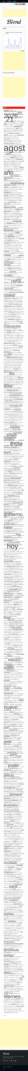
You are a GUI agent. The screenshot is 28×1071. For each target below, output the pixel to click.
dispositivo (14, 382)
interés (12, 576)
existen (22, 456)
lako (19, 604)
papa (11, 731)
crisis (9, 332)
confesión (17, 303)
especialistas (17, 429)
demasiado (15, 356)
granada (14, 519)
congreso (19, 306)
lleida (16, 618)
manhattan (6, 634)
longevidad (11, 622)
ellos (22, 402)
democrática (20, 356)
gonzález (16, 517)
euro (7, 452)
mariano (16, 637)
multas (11, 688)
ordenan (17, 721)
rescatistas (6, 856)
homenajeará (21, 541)
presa (13, 784)
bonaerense (6, 225)
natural (12, 695)
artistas (9, 190)
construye (18, 311)
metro (6, 658)
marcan (7, 635)
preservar (14, 786)
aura (14, 200)
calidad (10, 236)
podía (23, 766)
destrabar (9, 368)
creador (8, 328)
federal (16, 473)
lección (21, 606)
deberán (19, 345)
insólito (18, 569)
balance (14, 211)
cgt (13, 265)
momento (7, 677)
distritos (22, 382)
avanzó (12, 204)
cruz (5, 335)
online (9, 717)
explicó (20, 461)
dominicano (14, 388)
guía (20, 524)
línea (11, 614)
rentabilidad (6, 853)
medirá (7, 651)
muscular (21, 690)
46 (18, 123)
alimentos (19, 159)
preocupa (14, 781)
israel (15, 584)
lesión (6, 609)
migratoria (14, 664)
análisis (16, 169)
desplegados (15, 367)
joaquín (5, 588)
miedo (18, 662)
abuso (8, 130)
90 (5, 126)
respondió (6, 860)
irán (15, 583)
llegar (7, 617)
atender (16, 195)
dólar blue (15, 387)
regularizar (10, 850)
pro (22, 799)
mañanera (13, 632)
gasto (14, 506)
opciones (17, 717)
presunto (19, 790)
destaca (19, 367)
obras (12, 712)
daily (7, 341)
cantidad (5, 247)
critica (5, 334)
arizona (22, 185)
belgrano (18, 216)
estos (6, 447)
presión (17, 788)
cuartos (18, 335)
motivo (22, 681)
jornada (21, 588)
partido (7, 736)
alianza (11, 159)
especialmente (6, 431)
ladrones (11, 604)
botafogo (14, 225)
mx (11, 691)
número (20, 708)
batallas (5, 216)
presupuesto (12, 791)
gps (4, 519)
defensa (7, 352)
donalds (5, 390)
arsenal (17, 189)
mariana (12, 637)
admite (20, 140)
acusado (7, 140)
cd (6, 259)
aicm (23, 152)
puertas (8, 819)
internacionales (16, 578)
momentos (12, 677)
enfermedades (6, 417)
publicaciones (6, 816)
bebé (12, 216)
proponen (17, 807)
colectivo (8, 287)
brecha (12, 227)
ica (16, 551)
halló (18, 530)
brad (20, 225)
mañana (9, 632)
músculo (5, 691)
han (20, 530)
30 (6, 123)
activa (11, 133)
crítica (8, 334)
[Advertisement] (15, 13)
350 (11, 123)
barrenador (10, 214)
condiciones (11, 303)
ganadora (10, 503)
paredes (19, 733)
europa (13, 453)
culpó (16, 338)
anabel (14, 169)
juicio (10, 595)
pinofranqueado (10, 760)
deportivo (9, 359)
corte (17, 321)
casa (7, 255)
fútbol (5, 501)
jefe (18, 586)
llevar (5, 620)
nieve (12, 700)
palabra (15, 728)
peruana (19, 755)
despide (19, 365)
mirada (5, 674)
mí (21, 661)
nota (9, 704)
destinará (5, 368)
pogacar (8, 768)
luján (4, 625)
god (23, 515)
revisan (22, 867)
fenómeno (7, 477)
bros (17, 227)
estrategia (13, 447)
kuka (13, 602)
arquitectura (20, 187)
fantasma (5, 471)
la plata (16, 602)
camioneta (7, 242)
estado (11, 435)
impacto (11, 556)
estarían (8, 442)
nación (18, 691)
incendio (8, 561)
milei (10, 666)
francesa (11, 492)
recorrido (22, 838)
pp (17, 774)
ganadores (18, 503)
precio (9, 775)
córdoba (10, 319)
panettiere (6, 732)
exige (13, 456)
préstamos (22, 788)
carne (10, 252)
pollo (7, 772)
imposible (16, 558)
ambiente (13, 164)
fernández (7, 478)
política (17, 770)
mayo (12, 645)
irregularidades (8, 584)
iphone (12, 583)
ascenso (16, 190)
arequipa (7, 184)
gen (14, 508)
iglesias (21, 553)
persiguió (5, 753)
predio (23, 778)
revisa (19, 867)
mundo (6, 690)
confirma (11, 305)
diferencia (6, 378)
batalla (21, 214)
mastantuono (13, 642)
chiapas (10, 268)
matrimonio (16, 644)
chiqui (5, 270)
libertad (20, 609)
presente (10, 786)
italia (18, 584)
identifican (11, 553)
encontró (6, 414)
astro (16, 194)
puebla (17, 816)
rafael (5, 826)
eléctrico (19, 401)
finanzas (15, 483)
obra (8, 712)
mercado (20, 654)
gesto (18, 509)
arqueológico (14, 187)
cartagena (13, 253)
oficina (9, 716)
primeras (6, 795)
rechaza (14, 833)
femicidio (11, 475)
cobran (5, 284)
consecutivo (18, 308)
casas (17, 255)
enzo (20, 420)
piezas (19, 759)
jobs (7, 588)
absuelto (21, 128)
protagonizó (11, 809)
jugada (15, 593)
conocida (9, 308)
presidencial (18, 786)
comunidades (15, 300)
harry (5, 532)
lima (10, 613)
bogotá (17, 221)
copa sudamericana (12, 317)
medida (11, 649)
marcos (20, 635)
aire (8, 153)
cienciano (16, 270)
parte (18, 735)
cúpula (16, 340)
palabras (19, 728)
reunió (5, 865)
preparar (21, 783)
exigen (16, 456)
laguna (16, 604)
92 (8, 126)
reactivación (18, 830)
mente (15, 654)
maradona (22, 634)
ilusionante (17, 554)
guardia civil (16, 522)
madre (12, 627)
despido (6, 367)
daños (6, 343)
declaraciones (15, 348)
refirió (18, 843)
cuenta (11, 337)
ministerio (11, 671)
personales (7, 755)
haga (9, 530)
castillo (11, 257)
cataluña (14, 257)
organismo (6, 722)
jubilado (9, 591)
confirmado (18, 305)
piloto (5, 760)
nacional (8, 693)
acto (20, 133)
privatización (17, 799)
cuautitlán (22, 335)
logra (5, 622)
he (15, 531)
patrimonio (15, 740)
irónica (21, 582)
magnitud (17, 629)
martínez (11, 640)
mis (9, 674)
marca (5, 635)
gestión (15, 509)
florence (7, 487)
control (13, 314)
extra (9, 466)
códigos (8, 285)
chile (15, 268)
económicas (6, 396)
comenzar (11, 292)
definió (17, 352)
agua (19, 152)
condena (15, 301)
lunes (17, 625)
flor (4, 487)
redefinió (18, 841)
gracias (9, 519)
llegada (12, 616)
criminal (5, 332)
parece (9, 733)
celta (16, 259)
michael (8, 662)
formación (17, 488)
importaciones (6, 558)
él (13, 399)
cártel (22, 253)
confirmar (7, 306)
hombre (8, 540)
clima (16, 281)
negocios (7, 698)
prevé (16, 791)
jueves (7, 593)
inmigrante (12, 568)
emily (5, 407)
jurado (13, 597)
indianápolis (6, 564)
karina (8, 599)
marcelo (10, 635)
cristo (23, 332)
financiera (12, 483)
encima (12, 412)
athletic (5, 197)
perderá (20, 746)
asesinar (21, 192)
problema (14, 800)
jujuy (14, 595)
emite (11, 407)
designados (20, 364)
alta (22, 161)
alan (15, 154)
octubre (19, 712)
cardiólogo (21, 248)
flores (10, 487)
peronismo (19, 749)
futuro (15, 501)
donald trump (19, 388)
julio (22, 595)
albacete (5, 156)
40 (13, 123)
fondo (20, 487)
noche (9, 702)
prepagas (16, 783)
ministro (7, 673)
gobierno (13, 514)
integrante (6, 572)
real (22, 830)
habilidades (18, 526)
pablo (14, 724)
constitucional (19, 309)
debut (5, 347)
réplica (19, 853)
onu (15, 717)
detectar (6, 370)
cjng (17, 276)
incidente (6, 563)
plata (18, 762)
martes (5, 640)
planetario (10, 762)
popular (22, 772)
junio (6, 597)
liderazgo (21, 611)
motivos (5, 683)
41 (17, 123)
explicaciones (16, 461)
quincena (22, 823)
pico (10, 759)
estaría (5, 442)
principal (14, 797)
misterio (12, 674)
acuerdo (21, 135)
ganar (6, 504)
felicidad (5, 475)
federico (20, 473)
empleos (12, 409)
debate (5, 345)
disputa (18, 383)
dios (4, 379)
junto (10, 597)
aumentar (20, 199)
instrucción (19, 571)
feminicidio (15, 475)
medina (17, 649)
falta (13, 468)
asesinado (17, 192)
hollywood (14, 539)
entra (9, 419)
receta (10, 833)
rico (15, 869)
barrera (13, 214)
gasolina (8, 506)
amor (21, 167)
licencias (12, 611)
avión (5, 205)
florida (14, 487)
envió (18, 420)
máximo (5, 645)
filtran (22, 480)
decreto (8, 350)
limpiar (19, 613)
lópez (17, 622)
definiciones (13, 352)
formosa (5, 490)
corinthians (17, 319)
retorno (22, 863)
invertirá (18, 579)
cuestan (21, 337)
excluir (22, 454)
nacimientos (14, 691)
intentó (5, 576)
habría (14, 528)
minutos (19, 673)
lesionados (10, 609)
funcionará (17, 497)
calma (5, 238)
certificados (19, 263)
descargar (5, 362)
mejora (14, 651)
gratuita (14, 520)
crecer (15, 328)
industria (14, 564)
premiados (17, 779)
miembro (22, 662)
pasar (6, 738)
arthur (22, 189)
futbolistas (9, 501)
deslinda (5, 365)
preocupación (7, 783)
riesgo (18, 869)
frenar (14, 494)
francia (15, 492)
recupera (16, 839)
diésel (20, 376)
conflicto (13, 306)
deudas (16, 372)
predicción (7, 778)
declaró (5, 350)
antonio (8, 176)
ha (15, 526)
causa (18, 257)
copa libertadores (12, 316)
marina (20, 637)
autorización (19, 202)
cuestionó (6, 338)
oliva (20, 716)
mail (23, 629)
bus (18, 228)
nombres (17, 702)
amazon (6, 164)
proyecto (17, 812)
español (6, 429)
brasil (6, 227)
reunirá (11, 865)
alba (20, 154)
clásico (15, 277)
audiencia (6, 199)
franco (20, 492)
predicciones (16, 778)
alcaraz (21, 156)
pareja (6, 735)
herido (15, 533)
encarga (5, 412)
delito (16, 354)
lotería (20, 622)
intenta (15, 574)
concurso (11, 301)
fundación (18, 499)
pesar (6, 757)
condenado (20, 301)
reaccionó (14, 830)
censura (22, 259)
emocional (14, 407)
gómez (12, 517)
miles (15, 666)
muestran (18, 686)
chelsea (5, 268)
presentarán (6, 786)
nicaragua (6, 700)
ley (13, 609)
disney (19, 381)
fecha (11, 473)
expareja (15, 458)
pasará (10, 738)
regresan (19, 848)
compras (10, 300)
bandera (12, 213)
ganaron (11, 504)
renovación (18, 851)
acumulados (10, 136)
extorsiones (6, 466)
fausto (21, 471)
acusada (16, 138)
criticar (11, 334)
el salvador (18, 399)
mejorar (17, 651)
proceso (20, 800)
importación (19, 556)
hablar (8, 527)
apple (13, 180)
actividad (16, 133)
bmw (12, 221)
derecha (16, 359)
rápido (12, 826)
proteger (7, 811)
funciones (13, 499)
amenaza (6, 166)
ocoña (16, 712)
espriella (17, 432)
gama (23, 501)
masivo (9, 642)
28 (23, 121)
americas (11, 168)
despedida (15, 365)
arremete (6, 189)
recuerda (12, 839)
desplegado (10, 367)
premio (6, 781)
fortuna (17, 490)
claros (10, 277)
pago (17, 726)
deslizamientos (9, 365)
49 (19, 123)
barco (21, 213)
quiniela (10, 824)
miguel (19, 664)
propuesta (6, 809)
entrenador (9, 420)
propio (13, 807)
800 (23, 125)
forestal (5, 488)
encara (22, 411)
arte (20, 189)
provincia (14, 811)
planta (13, 762)
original (23, 722)
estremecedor (6, 449)
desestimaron (10, 364)
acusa (17, 136)
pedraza (13, 742)
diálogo (5, 376)
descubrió (6, 364)
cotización (12, 326)
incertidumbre (17, 561)
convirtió (5, 316)
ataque (6, 196)
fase (17, 471)
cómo (9, 295)
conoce (6, 308)
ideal (5, 553)
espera (21, 431)
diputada (7, 379)
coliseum (16, 287)
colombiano (16, 289)
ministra (16, 671)
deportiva (5, 359)
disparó (5, 382)
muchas (15, 684)
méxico (14, 660)
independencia (19, 563)
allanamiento (8, 161)
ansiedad (19, 174)
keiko (12, 599)
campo (22, 242)
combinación (14, 290)
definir (20, 352)
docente (16, 384)
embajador (12, 404)
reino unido (14, 850)
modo (11, 676)
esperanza (6, 433)
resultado (10, 863)
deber (15, 345)
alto (7, 163)
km (21, 601)
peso (14, 757)
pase (13, 738)
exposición (18, 463)
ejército (11, 399)
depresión (13, 359)
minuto (15, 673)
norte (6, 704)
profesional (18, 802)
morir (7, 680)
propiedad (9, 807)
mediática (16, 647)
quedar (7, 823)
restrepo (19, 861)
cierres (17, 272)
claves (6, 282)
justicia (18, 597)
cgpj (11, 265)
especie (11, 431)
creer (17, 330)
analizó (22, 169)
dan (16, 341)
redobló (21, 841)
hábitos (22, 526)
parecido (16, 733)
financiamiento (7, 483)
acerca (15, 131)
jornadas (5, 590)
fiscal (10, 485)
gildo (8, 511)
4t (20, 123)
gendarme (17, 508)
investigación (8, 581)
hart (8, 532)
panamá (13, 730)
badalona (11, 209)
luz (23, 625)
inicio (7, 568)
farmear (13, 471)
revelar (11, 867)
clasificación (20, 277)
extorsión (14, 464)
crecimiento (8, 330)
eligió (5, 402)
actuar (16, 135)
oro (5, 724)
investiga (21, 579)
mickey (11, 662)
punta (9, 821)
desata (15, 361)
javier (14, 586)
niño (21, 700)
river (17, 872)
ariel (17, 185)
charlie (9, 267)
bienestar (7, 219)
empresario (17, 411)
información (16, 566)
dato (13, 343)
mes (9, 656)
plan (6, 762)
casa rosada (13, 255)
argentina (17, 183)
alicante (14, 159)
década (10, 347)
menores (19, 652)
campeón (19, 242)
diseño (16, 381)
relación (7, 851)
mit (14, 674)
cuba (5, 337)
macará (5, 627)
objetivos (19, 710)
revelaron (16, 867)
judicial (14, 591)
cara (11, 248)
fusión (21, 499)
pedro (16, 742)
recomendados (13, 836)
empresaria (6, 411)
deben (11, 345)
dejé (13, 354)
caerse (21, 233)
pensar (5, 746)
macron (8, 627)
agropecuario (14, 152)
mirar (7, 674)
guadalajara (12, 522)
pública (18, 814)
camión (17, 240)
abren (14, 128)
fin (5, 482)
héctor (5, 533)
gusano (23, 524)
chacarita (16, 265)
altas (5, 163)
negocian (15, 697)
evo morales (14, 454)
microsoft (15, 662)
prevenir (5, 793)
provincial (21, 811)
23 (16, 121)
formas (22, 488)
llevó (7, 620)
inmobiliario (17, 568)
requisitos (19, 855)
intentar (18, 574)
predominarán (7, 779)
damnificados (11, 341)
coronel (22, 319)
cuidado (9, 338)
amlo (18, 168)
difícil (10, 378)
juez (12, 594)
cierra (5, 272)
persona (12, 752)
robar (5, 874)
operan (10, 719)
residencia (14, 856)
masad (16, 640)
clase (12, 277)
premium (10, 781)
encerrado (9, 412)
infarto (5, 566)
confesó (20, 303)
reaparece (6, 833)
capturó (5, 248)
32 (8, 123)
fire (4, 485)
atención (12, 195)
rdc (11, 828)
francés (8, 492)
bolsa (14, 223)
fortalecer (14, 490)
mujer (7, 688)
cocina (5, 285)
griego (20, 520)
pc (20, 740)
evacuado (6, 454)
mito (18, 674)
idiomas (18, 553)
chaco (19, 265)
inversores (14, 579)
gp (23, 517)
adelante (11, 140)
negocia (12, 697)
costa (21, 323)
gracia (6, 519)
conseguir (22, 308)
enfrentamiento (15, 417)
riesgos (12, 871)
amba (9, 164)
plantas (15, 762)
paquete (16, 731)
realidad (12, 831)
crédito (14, 330)
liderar (18, 611)
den (23, 356)
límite (13, 613)
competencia (15, 298)
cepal (20, 261)
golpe (6, 517)
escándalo (9, 424)
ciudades (14, 276)
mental (12, 654)
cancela (16, 243)
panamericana (20, 730)
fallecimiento (9, 468)
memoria (11, 652)
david (18, 343)
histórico (19, 537)
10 (11, 111)
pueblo (21, 816)
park (10, 735)
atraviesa (14, 197)
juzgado (5, 599)
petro (19, 757)
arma (6, 187)
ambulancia (18, 164)
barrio (17, 214)
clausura (9, 279)
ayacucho (10, 207)
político (20, 770)
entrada (12, 419)
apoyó (20, 178)
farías (9, 472)
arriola (12, 189)
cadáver (8, 233)
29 (4, 123)
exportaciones (7, 463)
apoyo (6, 180)
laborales (5, 604)
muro (18, 690)
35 (10, 123)
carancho (14, 248)
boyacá (18, 225)
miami (5, 662)
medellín (10, 647)
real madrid (7, 831)
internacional (8, 578)
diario (10, 376)
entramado (17, 419)
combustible (20, 290)
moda (20, 674)
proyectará (13, 812)
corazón (5, 319)
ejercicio (6, 399)
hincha (22, 535)
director (15, 379)
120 (22, 111)
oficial (16, 714)
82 (4, 126)
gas (4, 506)
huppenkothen (6, 551)
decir (21, 347)
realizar (15, 831)
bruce (19, 227)
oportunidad (7, 721)
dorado (19, 390)
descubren (20, 362)
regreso (6, 850)
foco (17, 487)
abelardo (18, 126)
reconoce (5, 838)
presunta (9, 790)
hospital (20, 544)
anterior (5, 176)
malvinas (18, 631)
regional (14, 844)
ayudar (5, 209)
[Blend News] (14, 21)
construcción (8, 311)
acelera (9, 131)
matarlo (12, 644)
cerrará (15, 263)
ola (17, 716)
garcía (20, 505)
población (6, 766)
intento (21, 574)
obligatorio (5, 712)
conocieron (14, 308)
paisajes (11, 728)
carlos (6, 251)
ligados (7, 613)
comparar (22, 50)
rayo (21, 826)
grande (21, 519)
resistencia (6, 858)
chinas (22, 268)
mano (9, 634)
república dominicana (10, 855)
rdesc (17, 828)
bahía (14, 209)
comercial (20, 292)
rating (19, 826)
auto (20, 200)
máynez (8, 645)
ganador (5, 503)
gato (10, 508)
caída (10, 235)
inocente (20, 568)
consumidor (6, 313)
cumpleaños (9, 340)
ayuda (20, 208)
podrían (5, 768)
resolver (14, 858)
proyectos (22, 812)
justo (22, 597)
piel (12, 759)
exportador (13, 463)
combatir (10, 290)
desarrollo (12, 361)
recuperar (6, 841)
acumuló (14, 136)
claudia (5, 279)
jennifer (21, 586)
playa (7, 764)
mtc (12, 684)
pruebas (9, 814)
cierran (7, 272)
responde (21, 858)
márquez (17, 639)
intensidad (7, 574)
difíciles (14, 378)
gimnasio (11, 511)
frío (22, 494)
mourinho (13, 683)
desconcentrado (15, 362)
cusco (5, 341)
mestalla (16, 656)
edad (22, 396)
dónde (9, 390)
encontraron (20, 412)
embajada (8, 404)
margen (5, 637)
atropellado (18, 197)
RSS (18, 4)
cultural (21, 338)
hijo (18, 535)
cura (18, 340)
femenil (8, 475)
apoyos (10, 180)
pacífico (18, 724)
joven (14, 589)
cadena (12, 233)
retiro (18, 863)
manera (20, 632)
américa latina (7, 168)
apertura (8, 177)
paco (21, 724)
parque (14, 735)
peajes (22, 740)
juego (17, 591)
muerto (14, 686)
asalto (12, 190)
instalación (21, 569)
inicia (5, 568)
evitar (10, 454)
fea (8, 473)
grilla (22, 520)
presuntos (6, 791)
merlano (5, 656)
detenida (21, 370)
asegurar (7, 192)
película (7, 744)
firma (6, 485)
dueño (20, 392)
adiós (18, 140)
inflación (9, 566)
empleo (7, 409)
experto (16, 459)
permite (15, 749)
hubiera (5, 549)
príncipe (22, 797)
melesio (6, 652)
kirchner (14, 601)
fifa (14, 480)
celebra (13, 259)
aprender (18, 180)
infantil (21, 564)
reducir (5, 843)
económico (15, 395)
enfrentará (5, 419)
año (8, 172)
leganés (8, 607)
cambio (9, 240)
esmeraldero (21, 425)
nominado (21, 702)
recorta (8, 839)
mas (14, 640)
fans (21, 470)
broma (15, 227)
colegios (12, 287)
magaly (10, 629)
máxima (21, 644)
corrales (5, 321)
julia (16, 595)
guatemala (9, 524)
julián (19, 595)
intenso (12, 574)
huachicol (21, 548)
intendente (21, 572)
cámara (13, 238)
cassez (5, 257)
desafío (8, 361)
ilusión (10, 554)
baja (18, 209)
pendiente (14, 744)
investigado (17, 581)
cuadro (7, 335)
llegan (15, 616)
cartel (20, 253)
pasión (16, 738)
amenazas (15, 166)
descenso (9, 362)
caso (21, 255)
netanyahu (14, 698)
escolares (15, 424)
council (5, 328)
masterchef (18, 642)
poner (13, 772)
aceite (5, 131)
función (10, 497)
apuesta (22, 180)
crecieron (19, 328)
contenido (18, 313)
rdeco (14, 828)
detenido (7, 372)
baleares (18, 211)
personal (20, 753)
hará (21, 530)
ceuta (7, 264)
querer (11, 823)
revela (19, 865)
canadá (6, 244)
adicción (15, 140)
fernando (16, 478)
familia (17, 468)
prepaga (12, 783)
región (10, 845)
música (9, 691)
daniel (18, 341)
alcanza (18, 156)
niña (15, 700)
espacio (5, 428)
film (19, 480)
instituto (15, 571)
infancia (18, 564)
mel (4, 652)
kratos (10, 602)
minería (5, 671)
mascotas (5, 642)
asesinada (13, 192)
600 (11, 125)
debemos (8, 345)
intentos (7, 576)
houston (5, 548)
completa (20, 298)
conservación (9, 309)
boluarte (17, 223)
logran (7, 622)
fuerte (11, 495)
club (22, 282)
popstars (17, 772)
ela (4, 401)
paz (18, 740)
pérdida (5, 748)
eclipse (12, 394)
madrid (18, 627)
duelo (17, 392)
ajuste (12, 154)
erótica (16, 422)
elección (8, 401)
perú (13, 755)
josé (9, 590)
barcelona (17, 213)
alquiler (20, 161)
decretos (11, 350)
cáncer (9, 245)
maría (8, 637)
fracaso (5, 492)
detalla (12, 368)
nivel (5, 702)
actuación (10, 135)
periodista (20, 748)
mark (13, 639)
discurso (9, 381)
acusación (6, 138)
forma (13, 489)
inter (10, 576)
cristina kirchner (19, 332)
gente (12, 509)
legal (4, 607)
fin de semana (11, 482)
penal (12, 744)
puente (20, 817)
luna (11, 625)
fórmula (10, 490)
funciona (13, 497)
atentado (21, 196)
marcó (17, 635)
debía (22, 345)
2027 (20, 117)
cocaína (15, 284)
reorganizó (15, 853)
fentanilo (13, 477)
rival (15, 872)
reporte (22, 853)
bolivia (10, 223)
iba (14, 551)
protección (16, 809)
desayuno (18, 361)
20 (19, 113)
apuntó (8, 181)
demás (12, 356)
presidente (9, 787)
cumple (5, 340)
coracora (19, 318)
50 (22, 123)
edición (5, 397)
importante (12, 558)
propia (5, 807)
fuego (5, 496)
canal (10, 243)
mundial (18, 688)
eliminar (19, 402)
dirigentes (5, 381)
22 (15, 121)
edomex (8, 397)
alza (20, 163)
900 (7, 126)
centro (11, 261)
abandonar (11, 126)
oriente (16, 722)
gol (4, 517)
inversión (9, 579)
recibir (5, 835)
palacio (22, 728)
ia (13, 551)
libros (9, 611)
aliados (5, 159)
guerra (17, 524)
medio (21, 649)
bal (11, 211)
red (14, 841)
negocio (19, 697)
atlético (10, 197)
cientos (20, 270)
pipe (14, 760)
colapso (5, 287)
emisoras (7, 407)
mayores (21, 645)
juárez (23, 590)
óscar (10, 724)
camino (14, 240)
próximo (8, 812)
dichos (12, 376)
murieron (15, 690)
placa (19, 760)
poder (13, 765)
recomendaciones (7, 836)
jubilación (5, 591)
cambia (21, 238)
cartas (17, 253)
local (15, 620)
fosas (20, 490)
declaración (11, 348)
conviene (21, 314)
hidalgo (14, 535)
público (11, 816)
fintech (18, 483)
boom (12, 225)
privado (13, 799)
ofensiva (9, 714)
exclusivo (5, 456)
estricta (17, 449)
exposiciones (6, 464)
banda (9, 213)
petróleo (6, 759)
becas (15, 216)
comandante (6, 290)
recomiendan (18, 836)
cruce (21, 334)
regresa (15, 848)
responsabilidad (12, 859)
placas (22, 760)
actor (6, 135)
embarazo (21, 404)
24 (18, 121)
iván (20, 584)
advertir (20, 141)
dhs (4, 374)
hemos (12, 533)
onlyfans (12, 717)
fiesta (11, 480)
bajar (21, 209)
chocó (7, 270)
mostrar (19, 681)
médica (20, 647)
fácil (21, 466)
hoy (12, 546)
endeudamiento (13, 416)
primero (16, 795)
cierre (12, 271)
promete (19, 803)
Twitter (15, 4)
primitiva (10, 797)
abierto (5, 128)
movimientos (6, 684)
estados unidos (10, 438)
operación (6, 719)
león (17, 607)
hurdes (10, 551)
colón (20, 289)
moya (10, 684)
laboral (21, 602)
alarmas (17, 154)
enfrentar (21, 417)
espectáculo (17, 431)
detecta (20, 368)
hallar (15, 530)
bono (9, 225)
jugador (19, 594)
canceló (5, 245)
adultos (11, 141)
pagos (21, 726)
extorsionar (19, 464)
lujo (6, 625)
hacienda (20, 528)
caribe (17, 250)
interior (17, 576)
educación (14, 397)
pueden (10, 818)
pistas (17, 760)
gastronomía (6, 508)
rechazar (19, 833)
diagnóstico (20, 374)
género (9, 509)
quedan (18, 821)
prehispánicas (12, 779)
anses (16, 174)
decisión (6, 348)
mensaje (7, 654)
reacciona (9, 830)
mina (19, 669)
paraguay (20, 731)
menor (16, 652)
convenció (18, 314)
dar (10, 343)
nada (18, 693)
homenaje (16, 541)
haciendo (6, 530)
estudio (15, 451)
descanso (22, 361)
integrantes (10, 572)
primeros (6, 797)
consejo (5, 309)
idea (23, 551)
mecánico (5, 647)
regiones (18, 844)
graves (17, 520)
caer (17, 232)
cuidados (13, 338)
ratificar (16, 826)
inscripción (11, 569)
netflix (18, 698)
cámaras (17, 238)
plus (21, 764)
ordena (14, 721)
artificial (6, 190)
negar (9, 697)
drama (5, 392)
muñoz (11, 690)
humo (15, 549)
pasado (14, 737)
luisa (23, 624)
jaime (23, 584)
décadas (13, 347)
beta (10, 218)
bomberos (21, 223)
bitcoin (5, 221)
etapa (19, 450)
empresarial (10, 411)
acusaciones (12, 138)
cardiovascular (6, 250)
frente (18, 494)
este (16, 444)
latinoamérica (17, 606)
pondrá (10, 772)
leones (19, 607)
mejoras (21, 651)
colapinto (19, 285)
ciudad (8, 275)
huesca (8, 549)
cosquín (14, 323)
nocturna (13, 702)
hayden (12, 532)
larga (14, 606)
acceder (11, 130)
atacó (19, 194)
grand (18, 519)
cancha (12, 245)
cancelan (20, 243)
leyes (16, 609)
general (6, 509)
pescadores (10, 757)
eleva (22, 401)
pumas (20, 819)
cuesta (17, 337)
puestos (16, 819)
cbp (4, 259)
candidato (16, 245)
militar (17, 666)
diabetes (16, 374)
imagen (6, 556)
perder (16, 746)
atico (7, 197)
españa (15, 427)
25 (20, 121)
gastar (12, 506)
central (6, 261)
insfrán (15, 569)
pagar (13, 726)
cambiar (5, 240)
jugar (6, 595)
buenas (22, 227)
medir (5, 651)
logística (20, 620)
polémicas (19, 768)
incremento (11, 563)
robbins (8, 874)
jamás (7, 586)
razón (5, 828)
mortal (15, 681)
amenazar (11, 166)
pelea (20, 742)
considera (14, 309)
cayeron (22, 257)
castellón (8, 257)
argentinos (14, 185)
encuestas (6, 416)
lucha (5, 624)
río (19, 871)
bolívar (5, 223)
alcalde (14, 156)
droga (9, 392)
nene (11, 698)
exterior (10, 464)
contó (5, 314)
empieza (18, 407)
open (21, 717)
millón (9, 668)
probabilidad (7, 800)
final (18, 482)
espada (8, 428)
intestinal (5, 579)
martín (8, 640)
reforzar (21, 843)
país (6, 727)
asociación (12, 194)
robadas (20, 872)
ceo (17, 261)
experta (11, 459)
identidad (7, 553)
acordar (21, 131)
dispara (22, 381)
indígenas (10, 564)
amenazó (20, 166)
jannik (10, 586)
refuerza (6, 844)
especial (10, 429)
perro (12, 751)
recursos (11, 841)
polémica (13, 768)
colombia (8, 288)
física (20, 485)
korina (6, 602)
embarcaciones (6, 406)
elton (5, 404)
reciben (23, 833)
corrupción (13, 321)
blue (10, 221)
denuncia (11, 357)
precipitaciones (17, 776)
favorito (6, 473)
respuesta (18, 860)
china (19, 269)
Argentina (9, 1)
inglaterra (22, 566)
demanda (7, 356)
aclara (18, 131)
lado (8, 604)
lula (8, 625)
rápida (8, 826)
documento (20, 384)
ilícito (8, 554)
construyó (22, 311)
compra (6, 300)
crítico (14, 334)
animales (18, 171)
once (6, 717)
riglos (15, 871)
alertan (17, 157)
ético (21, 450)
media (14, 647)
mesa (13, 656)
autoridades (12, 202)
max (18, 644)
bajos (9, 211)
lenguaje (13, 607)
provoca (5, 812)
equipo (12, 422)
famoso (17, 470)
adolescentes (6, 141)
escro (9, 425)
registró (12, 848)
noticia (12, 704)
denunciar (19, 358)
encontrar (16, 412)
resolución (10, 858)
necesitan (20, 695)
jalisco (5, 586)
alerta (12, 157)
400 (15, 123)
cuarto (15, 335)
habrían (17, 528)
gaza (12, 508)
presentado (17, 784)
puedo (17, 817)
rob (18, 872)
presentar (21, 784)
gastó (17, 506)
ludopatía (12, 624)
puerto (12, 819)
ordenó (21, 721)
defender (16, 350)
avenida (20, 204)
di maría (7, 374)
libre (5, 611)
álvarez (14, 163)
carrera (17, 252)
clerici (10, 282)
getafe (21, 509)
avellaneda (16, 204)
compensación (8, 298)
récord (18, 838)
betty (12, 218)
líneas (14, 614)
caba (21, 231)
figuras (16, 480)
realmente (20, 831)
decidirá (17, 347)
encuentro (16, 414)
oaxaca (12, 710)
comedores (6, 292)
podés (20, 766)
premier (20, 779)
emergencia (16, 405)
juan (19, 590)
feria (17, 477)
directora (20, 379)
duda (13, 392)
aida (5, 154)
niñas (17, 700)
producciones (13, 802)
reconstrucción (11, 838)
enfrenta (11, 417)
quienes (18, 823)
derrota (5, 361)
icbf (18, 551)
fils (20, 480)
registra (7, 846)
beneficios (6, 218)
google (20, 517)
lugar (17, 624)
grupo (8, 522)
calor (9, 238)
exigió (19, 456)
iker (6, 554)
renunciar (10, 853)
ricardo (13, 869)
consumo (11, 313)
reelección (14, 843)
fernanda (21, 477)
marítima (10, 639)
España (14, 1)
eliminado (15, 402)
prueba (5, 814)
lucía (9, 624)
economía (18, 394)
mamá (22, 631)
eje (21, 397)
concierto (6, 301)
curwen (21, 340)
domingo (5, 388)
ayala (17, 207)
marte (21, 639)
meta (19, 656)
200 (23, 114)
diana (8, 376)
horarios (6, 545)
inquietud (7, 569)
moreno (15, 679)
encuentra (11, 414)
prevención (20, 791)
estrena (11, 449)
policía (7, 770)
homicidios (6, 543)
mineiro (21, 669)
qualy (16, 821)
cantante (20, 245)
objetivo (15, 710)
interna (20, 576)
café (5, 235)
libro (7, 611)
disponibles (9, 382)
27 (21, 121)
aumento (10, 200)
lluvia (11, 619)
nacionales (15, 693)
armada (9, 187)
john (9, 588)
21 (10, 119)
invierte (22, 581)
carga (10, 250)
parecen (12, 733)
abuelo (5, 130)
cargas (13, 250)
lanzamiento (6, 606)
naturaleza (16, 695)
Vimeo (21, 4)
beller (21, 216)
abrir (17, 128)
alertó (21, 157)
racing (21, 825)
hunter (18, 549)
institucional (11, 571)
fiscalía (15, 485)
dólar (8, 386)
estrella (19, 447)
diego (18, 376)
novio (19, 704)
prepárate (10, 784)
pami (8, 730)
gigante (5, 511)
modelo (5, 676)
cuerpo (14, 337)
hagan (11, 530)
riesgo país (7, 871)
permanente (11, 749)
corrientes (9, 321)
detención (11, 370)
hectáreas (21, 531)
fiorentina (21, 483)
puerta (5, 819)
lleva (20, 618)
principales (19, 797)
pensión (8, 746)
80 (20, 125)
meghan (10, 651)
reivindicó (19, 850)
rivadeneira (8, 872)
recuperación (21, 839)
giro (14, 511)
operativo (15, 719)
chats (17, 267)
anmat (21, 171)
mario (6, 639)
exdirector (9, 456)
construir (14, 311)
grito (4, 522)
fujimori (6, 498)
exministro (11, 458)
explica (12, 461)
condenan (5, 303)
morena (11, 679)
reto (20, 863)
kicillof (16, 599)
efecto (19, 397)
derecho (21, 359)
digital (17, 378)
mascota (19, 640)
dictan (15, 376)
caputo (8, 248)
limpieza (5, 614)
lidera (15, 611)
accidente (15, 130)
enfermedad (20, 416)
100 (14, 111)
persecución (19, 751)
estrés (14, 449)
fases (19, 471)
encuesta (20, 414)
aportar (17, 178)
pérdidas (9, 748)
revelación (5, 867)
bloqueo (7, 221)
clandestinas (6, 277)
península (19, 744)
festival (6, 480)
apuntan (5, 181)
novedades (16, 704)
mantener (14, 634)
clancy (19, 276)
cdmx (9, 259)
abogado (8, 128)
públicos (14, 816)
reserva (9, 856)
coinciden (13, 285)
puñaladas (5, 821)
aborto (11, 128)
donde (15, 390)
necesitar (5, 697)
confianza (6, 304)
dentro (5, 358)
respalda (18, 858)
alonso (13, 161)
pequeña (11, 746)
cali (5, 237)
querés (14, 823)
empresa (17, 409)
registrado (14, 846)
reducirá (9, 843)
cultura (18, 338)
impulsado (20, 558)
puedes (14, 817)
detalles (16, 368)
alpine (17, 161)
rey (7, 869)
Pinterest (24, 4)
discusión (13, 381)
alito (5, 161)
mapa (19, 634)
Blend (4, 1)
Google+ (20, 4)
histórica (14, 537)
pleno (19, 764)
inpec (5, 569)
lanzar (9, 606)
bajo (5, 211)
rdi (20, 828)
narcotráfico (7, 695)
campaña (14, 242)
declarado (20, 348)
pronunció (20, 806)
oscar (8, 724)
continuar (22, 313)
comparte (17, 296)
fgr (9, 480)
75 (16, 125)
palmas (5, 730)
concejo (19, 300)
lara (12, 606)
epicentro (7, 422)
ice (20, 551)
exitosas (7, 458)
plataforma (21, 762)
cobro (10, 284)
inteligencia (16, 572)
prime (22, 793)
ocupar (22, 712)
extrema (18, 466)
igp (4, 554)
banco (6, 213)
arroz (15, 189)
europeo (17, 453)
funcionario (7, 499)
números (7, 710)
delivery (22, 354)
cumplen (12, 340)
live (20, 614)
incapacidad (14, 559)
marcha (14, 635)
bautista (8, 216)
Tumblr (23, 4)
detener (16, 370)
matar (8, 644)
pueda (5, 817)
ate (9, 195)
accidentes (21, 130)
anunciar (14, 176)
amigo (15, 168)
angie (15, 171)
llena (17, 618)
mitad (16, 674)
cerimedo (9, 262)
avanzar (7, 204)
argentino (7, 186)
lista (18, 615)
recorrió (5, 839)
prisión (7, 798)
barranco (5, 214)
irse (13, 584)
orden (12, 721)
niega (9, 700)
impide (16, 556)
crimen (20, 330)
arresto (9, 189)
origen (20, 722)
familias (11, 470)
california (17, 237)
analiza (19, 169)
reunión (7, 865)
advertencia (15, 141)
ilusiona (13, 554)
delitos (18, 354)
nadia (21, 693)
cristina (14, 332)
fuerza (17, 496)
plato (4, 764)
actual (13, 135)
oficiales (21, 714)
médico (5, 649)
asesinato (6, 194)
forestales (9, 488)
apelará (21, 176)
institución (5, 571)
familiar (6, 470)
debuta (7, 347)
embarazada (16, 404)
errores (21, 422)
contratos (8, 314)
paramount (6, 733)
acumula (5, 136)
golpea (9, 517)
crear (12, 328)
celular (19, 259)
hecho (17, 531)
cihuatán (20, 272)
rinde (17, 871)
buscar (9, 230)
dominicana (10, 388)
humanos (12, 549)
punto (12, 821)
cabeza (5, 233)
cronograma (18, 334)
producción (7, 802)
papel (13, 731)
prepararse (6, 784)
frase (5, 494)
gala (18, 501)
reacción (5, 830)
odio (5, 714)
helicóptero (8, 533)
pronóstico (11, 805)
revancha (14, 865)
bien (17, 218)
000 (6, 111)
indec (14, 563)
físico (23, 485)
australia (17, 200)
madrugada (6, 629)
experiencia (6, 459)
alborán (10, 156)
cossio (17, 323)
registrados (20, 846)
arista (20, 185)
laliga (21, 604)
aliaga (8, 159)
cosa (11, 323)
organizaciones (12, 722)
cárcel (17, 248)
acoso (5, 133)
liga (5, 613)
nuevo (20, 705)
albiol (8, 156)
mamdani (6, 632)
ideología (15, 553)
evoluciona (19, 454)
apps (15, 180)
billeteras (13, 219)
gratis (10, 520)
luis (20, 624)
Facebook (16, 4)
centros (15, 261)
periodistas (6, 749)
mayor (15, 646)
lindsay (8, 614)
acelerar (12, 131)
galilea (20, 501)
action (7, 133)
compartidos (21, 296)
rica (9, 869)
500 (5, 125)
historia (8, 537)
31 (7, 123)
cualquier (11, 335)
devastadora (20, 372)
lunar (14, 625)
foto (23, 490)
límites (15, 613)
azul (8, 209)
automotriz (6, 202)
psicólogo (14, 814)
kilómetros (8, 601)
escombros (6, 425)
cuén (8, 337)
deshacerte (15, 364)
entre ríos (21, 419)
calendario (20, 235)
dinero (20, 378)
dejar (5, 354)
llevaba (23, 618)
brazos (9, 227)
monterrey (16, 677)
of (6, 714)
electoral (14, 401)
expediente (20, 458)
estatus (7, 445)
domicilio (19, 387)
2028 (5, 121)
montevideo (20, 677)
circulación (15, 274)
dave (16, 343)
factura (5, 468)
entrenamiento (14, 420)
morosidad (12, 681)
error (19, 422)
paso (19, 738)
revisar (5, 869)
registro (7, 848)
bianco (14, 218)
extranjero (13, 466)
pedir (8, 742)
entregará (5, 420)
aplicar (14, 178)
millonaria (16, 669)
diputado (11, 379)
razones (8, 828)
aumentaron (6, 200)
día (11, 374)
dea (21, 343)
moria (18, 679)
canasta (13, 243)
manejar (17, 632)
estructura (21, 449)
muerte (7, 686)
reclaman (13, 835)
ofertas (12, 714)
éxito (4, 458)
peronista (5, 751)
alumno (10, 163)
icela (21, 551)
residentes (18, 856)
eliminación (9, 402)
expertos (7, 461)
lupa (20, 625)
